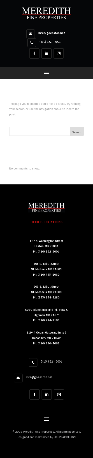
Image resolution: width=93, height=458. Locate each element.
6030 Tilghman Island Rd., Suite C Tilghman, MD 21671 (46, 312)
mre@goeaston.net (51, 33)
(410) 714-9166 (49, 320)
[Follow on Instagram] (58, 53)
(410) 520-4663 (48, 343)
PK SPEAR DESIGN (65, 437)
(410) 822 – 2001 (50, 42)
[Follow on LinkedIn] (46, 53)
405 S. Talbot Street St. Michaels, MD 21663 (46, 266)
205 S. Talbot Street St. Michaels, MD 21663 (46, 289)
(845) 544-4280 (48, 297)
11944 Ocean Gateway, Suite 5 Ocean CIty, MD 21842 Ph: (46, 337)
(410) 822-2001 (49, 251)
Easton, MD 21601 (46, 246)
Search (76, 132)
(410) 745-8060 (48, 274)
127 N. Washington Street (46, 241)
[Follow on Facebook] (34, 53)
